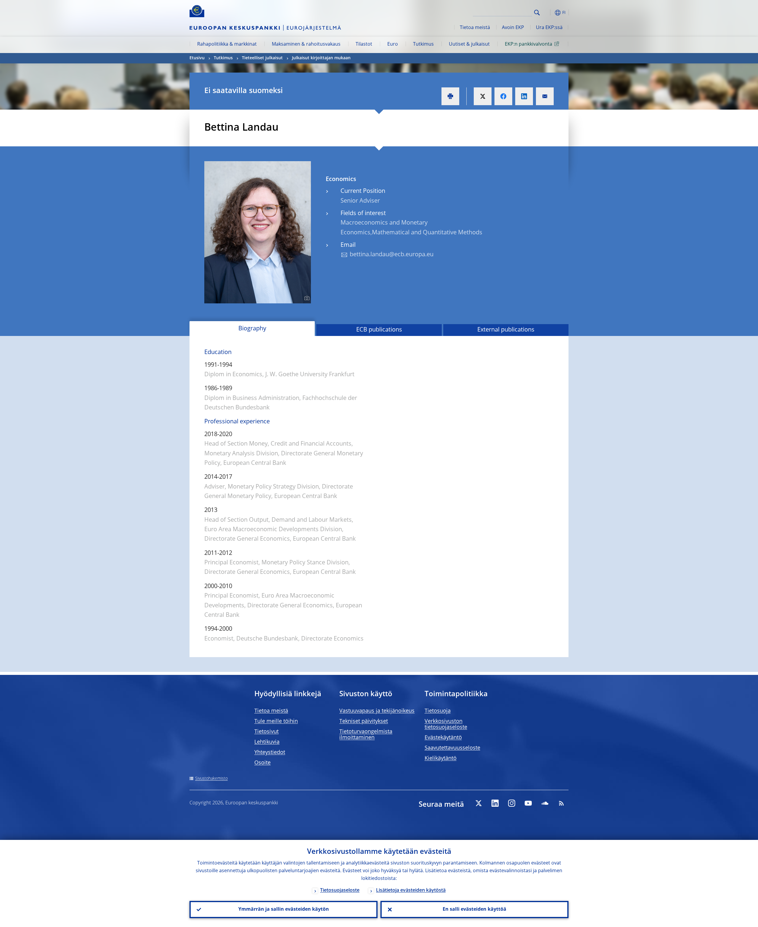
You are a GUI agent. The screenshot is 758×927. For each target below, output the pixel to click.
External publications (505, 330)
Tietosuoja (438, 711)
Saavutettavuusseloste (452, 748)
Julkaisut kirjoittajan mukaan (321, 58)
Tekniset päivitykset (363, 721)
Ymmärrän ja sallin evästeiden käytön (283, 909)
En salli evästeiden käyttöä (474, 909)
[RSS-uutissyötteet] (561, 803)
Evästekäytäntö (443, 737)
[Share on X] (483, 96)
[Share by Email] (545, 96)
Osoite (262, 763)
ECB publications (379, 330)
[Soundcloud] (545, 803)
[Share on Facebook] (503, 96)
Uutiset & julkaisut (469, 44)
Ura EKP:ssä (549, 27)
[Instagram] (512, 803)
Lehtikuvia (267, 742)
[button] (547, 12)
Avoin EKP (513, 27)
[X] (478, 803)
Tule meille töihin (276, 721)
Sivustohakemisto (211, 778)
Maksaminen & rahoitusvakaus (306, 44)
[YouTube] (528, 803)
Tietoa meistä (475, 27)
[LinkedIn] (495, 803)
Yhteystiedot (269, 752)
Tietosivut (266, 731)
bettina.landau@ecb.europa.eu (391, 255)
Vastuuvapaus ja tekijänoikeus (377, 711)
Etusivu (197, 58)
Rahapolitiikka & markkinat (227, 44)
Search (537, 12)
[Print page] (450, 96)
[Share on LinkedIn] (524, 96)
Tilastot (364, 44)
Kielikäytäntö (441, 758)
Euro (392, 44)
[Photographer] (306, 298)
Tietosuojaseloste (339, 890)
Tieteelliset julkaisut (262, 58)
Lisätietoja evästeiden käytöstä (411, 890)
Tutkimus (423, 44)
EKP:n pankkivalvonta (528, 44)
